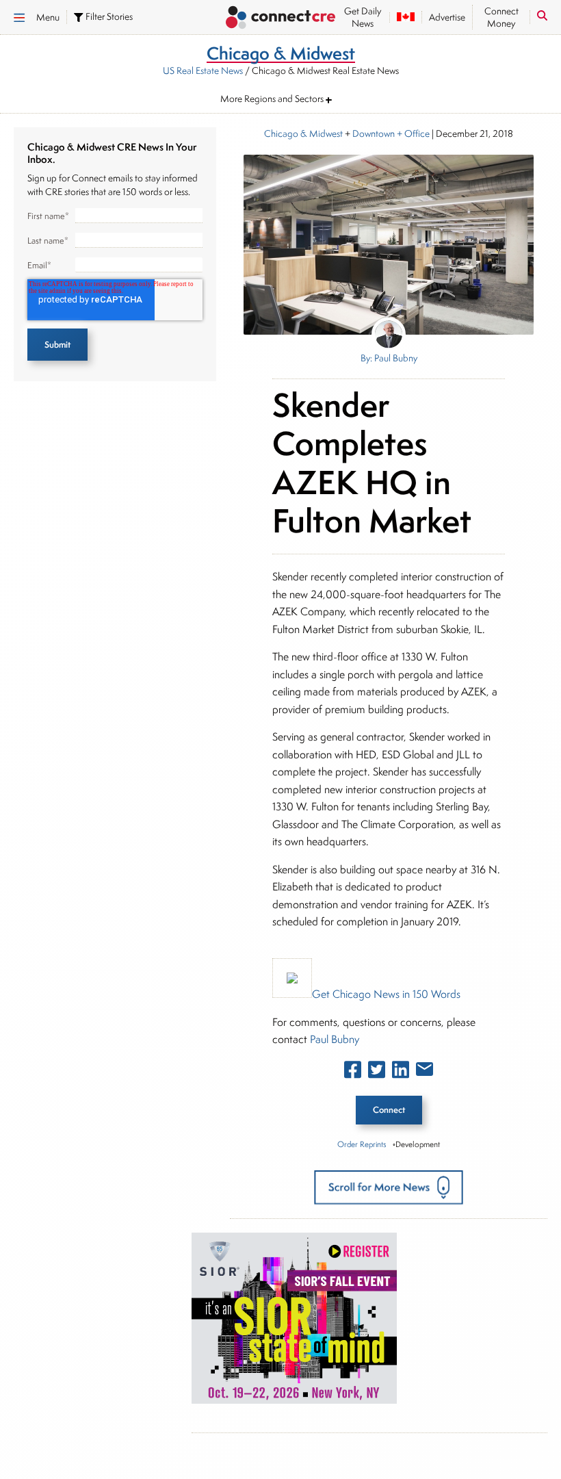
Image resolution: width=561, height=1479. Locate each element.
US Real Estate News (203, 70)
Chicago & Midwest (303, 133)
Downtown (373, 133)
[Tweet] (376, 1072)
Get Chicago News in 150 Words (386, 994)
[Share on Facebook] (352, 1072)
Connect (389, 1110)
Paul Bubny (334, 1039)
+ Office (412, 133)
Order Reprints (361, 1144)
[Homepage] (280, 19)
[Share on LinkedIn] (400, 1072)
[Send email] (424, 1072)
